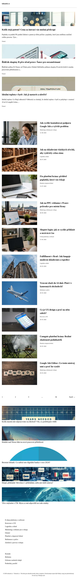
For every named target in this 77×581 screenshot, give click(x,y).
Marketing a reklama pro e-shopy (48, 130)
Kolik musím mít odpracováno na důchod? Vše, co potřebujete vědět (29, 422)
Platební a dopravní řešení (46, 183)
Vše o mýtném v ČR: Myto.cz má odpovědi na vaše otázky (25, 503)
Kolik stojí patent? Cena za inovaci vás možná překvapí (28, 29)
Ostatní (4, 41)
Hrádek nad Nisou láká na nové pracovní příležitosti (22, 442)
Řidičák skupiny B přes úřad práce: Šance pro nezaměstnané (31, 62)
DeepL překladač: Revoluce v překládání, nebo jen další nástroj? (27, 483)
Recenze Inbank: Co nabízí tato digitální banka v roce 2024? (26, 462)
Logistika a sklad (44, 156)
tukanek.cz (6, 4)
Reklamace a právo (45, 290)
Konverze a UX (44, 316)
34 (56, 397)
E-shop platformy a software (47, 236)
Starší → (72, 397)
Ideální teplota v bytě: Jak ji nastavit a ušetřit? (24, 94)
